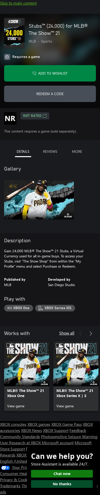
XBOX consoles (13, 424)
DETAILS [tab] (23, 151)
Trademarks (10, 485)
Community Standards (20, 436)
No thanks (62, 483)
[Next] (91, 333)
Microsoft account (58, 442)
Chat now (62, 473)
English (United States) (20, 461)
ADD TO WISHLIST (52, 73)
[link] (26, 376)
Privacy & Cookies (16, 479)
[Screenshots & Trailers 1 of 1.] (39, 200)
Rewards (7, 455)
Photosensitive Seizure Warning (69, 436)
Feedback (77, 430)
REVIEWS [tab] (50, 151)
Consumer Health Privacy (22, 473)
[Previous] (80, 333)
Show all (66, 333)
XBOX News (31, 430)
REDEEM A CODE (50, 93)
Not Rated (32, 116)
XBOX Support (55, 430)
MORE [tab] (77, 151)
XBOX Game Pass (66, 424)
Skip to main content (18, 3)
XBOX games (38, 424)
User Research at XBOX (21, 442)
